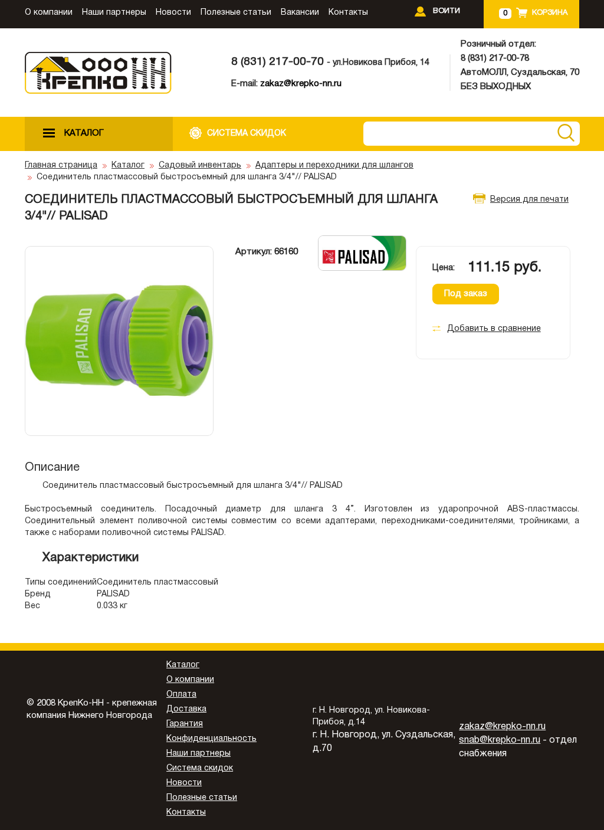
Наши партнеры (114, 13)
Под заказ (465, 294)
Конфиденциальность (211, 739)
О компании (49, 13)
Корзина (549, 13)
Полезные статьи (236, 13)
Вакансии (300, 13)
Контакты (348, 13)
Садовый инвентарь (200, 165)
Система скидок (199, 768)
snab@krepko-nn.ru (499, 740)
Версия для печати (529, 200)
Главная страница (61, 165)
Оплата (181, 694)
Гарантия (184, 724)
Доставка (186, 709)
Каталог (128, 165)
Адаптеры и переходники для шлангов (334, 165)
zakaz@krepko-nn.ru (301, 84)
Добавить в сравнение (494, 329)
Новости (173, 13)
